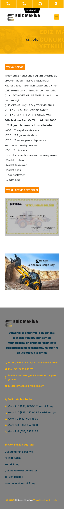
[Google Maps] (56, 4)
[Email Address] (40, 4)
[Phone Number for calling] (8, 4)
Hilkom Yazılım (24, 500)
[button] (56, 17)
